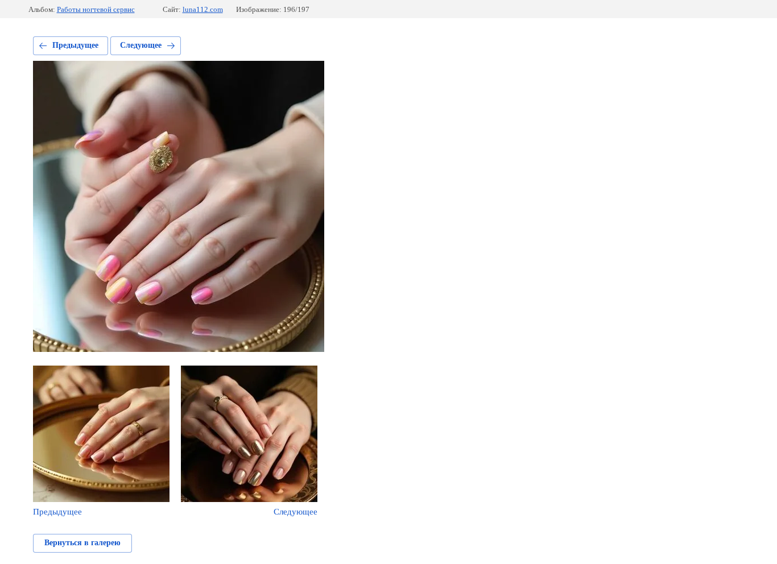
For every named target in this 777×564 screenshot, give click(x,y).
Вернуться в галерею (82, 542)
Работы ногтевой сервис (96, 9)
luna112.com (203, 9)
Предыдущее (75, 45)
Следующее (141, 45)
